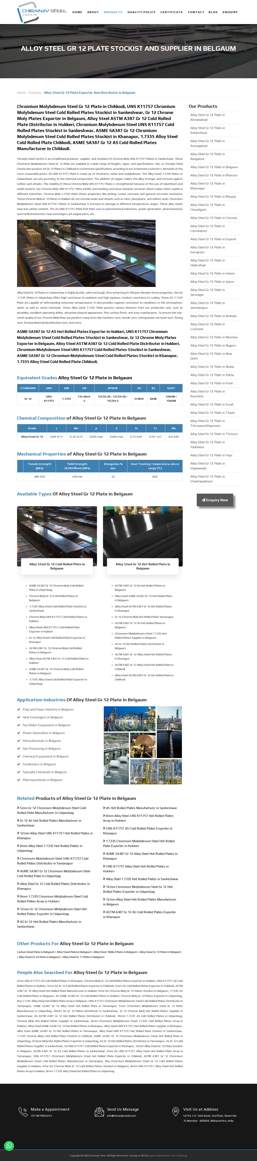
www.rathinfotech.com (162, 1155)
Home (77, 12)
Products (113, 12)
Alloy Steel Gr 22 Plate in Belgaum (40, 957)
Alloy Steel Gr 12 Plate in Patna (212, 375)
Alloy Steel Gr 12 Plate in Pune (211, 383)
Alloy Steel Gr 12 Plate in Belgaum (160, 952)
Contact (196, 12)
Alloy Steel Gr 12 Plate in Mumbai (214, 337)
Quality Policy (141, 12)
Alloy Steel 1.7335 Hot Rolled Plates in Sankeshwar (142, 879)
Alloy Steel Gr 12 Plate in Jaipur (212, 282)
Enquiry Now (216, 500)
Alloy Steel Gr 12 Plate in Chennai (213, 218)
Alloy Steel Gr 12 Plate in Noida (212, 367)
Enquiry (230, 12)
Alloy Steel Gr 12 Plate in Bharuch (213, 175)
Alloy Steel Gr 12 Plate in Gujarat (213, 239)
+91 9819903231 (41, 1115)
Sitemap (182, 1155)
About (93, 12)
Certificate (171, 12)
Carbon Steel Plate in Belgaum (36, 952)
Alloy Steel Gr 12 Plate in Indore (212, 273)
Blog (213, 12)
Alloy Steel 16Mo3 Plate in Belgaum (116, 952)
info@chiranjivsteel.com (121, 1115)
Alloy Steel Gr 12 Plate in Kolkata (213, 316)
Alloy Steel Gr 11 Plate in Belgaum (83, 957)
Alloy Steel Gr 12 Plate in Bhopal (213, 196)
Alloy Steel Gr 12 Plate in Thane (212, 413)
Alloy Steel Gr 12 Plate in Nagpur (213, 345)
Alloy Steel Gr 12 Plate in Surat (211, 404)
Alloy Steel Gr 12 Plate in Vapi (211, 455)
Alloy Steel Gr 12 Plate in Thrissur (214, 434)
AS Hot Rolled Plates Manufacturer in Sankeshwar (141, 808)
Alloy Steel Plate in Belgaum (74, 952)
